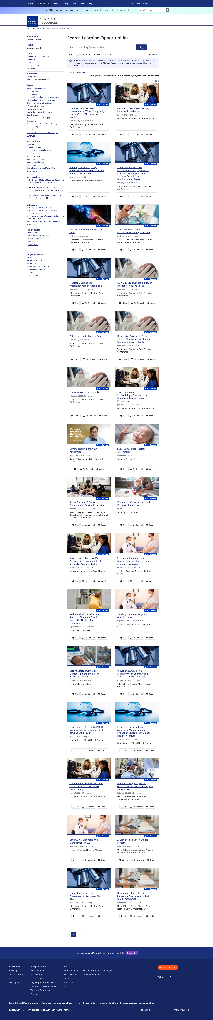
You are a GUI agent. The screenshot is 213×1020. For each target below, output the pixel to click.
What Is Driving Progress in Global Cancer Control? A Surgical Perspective (135, 786)
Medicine (31, 241)
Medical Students (35, 260)
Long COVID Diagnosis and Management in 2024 (83, 841)
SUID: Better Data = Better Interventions (131, 450)
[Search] (141, 47)
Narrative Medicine (35, 162)
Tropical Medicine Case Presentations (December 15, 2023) (84, 895)
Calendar (56, 3)
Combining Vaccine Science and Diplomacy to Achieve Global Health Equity (86, 786)
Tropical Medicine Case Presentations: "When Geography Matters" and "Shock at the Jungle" (87, 113)
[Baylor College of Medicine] (43, 21)
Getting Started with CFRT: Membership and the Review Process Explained (84, 673)
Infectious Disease (35, 106)
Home (30, 3)
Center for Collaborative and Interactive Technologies (88, 970)
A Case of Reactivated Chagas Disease (132, 841)
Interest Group (16, 974)
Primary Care (33, 165)
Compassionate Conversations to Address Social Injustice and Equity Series (44, 196)
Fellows (31, 257)
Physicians (32, 272)
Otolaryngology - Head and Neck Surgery (43, 124)
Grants (33, 994)
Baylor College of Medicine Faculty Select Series (45, 208)
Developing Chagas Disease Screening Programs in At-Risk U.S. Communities (133, 895)
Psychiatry (32, 130)
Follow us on (164, 977)
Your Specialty (61, 10)
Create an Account (167, 967)
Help (90, 3)
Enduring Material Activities (43, 986)
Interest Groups (75, 10)
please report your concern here (140, 1003)
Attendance (32, 59)
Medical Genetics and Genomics (40, 112)
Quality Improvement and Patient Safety (43, 168)
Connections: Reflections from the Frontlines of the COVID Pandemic (45, 217)
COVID (31, 144)
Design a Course (38, 966)
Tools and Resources (40, 990)
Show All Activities (77, 72)
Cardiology (32, 91)
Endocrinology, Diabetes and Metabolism (43, 97)
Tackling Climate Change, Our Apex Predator (132, 616)
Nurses (31, 263)
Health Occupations (35, 238)
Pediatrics (32, 127)
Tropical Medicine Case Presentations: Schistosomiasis (85, 284)
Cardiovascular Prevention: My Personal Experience (133, 110)
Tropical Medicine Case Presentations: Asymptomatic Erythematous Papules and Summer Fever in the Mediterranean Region (133, 173)
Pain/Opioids (96, 10)
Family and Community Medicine (40, 100)
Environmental (33, 147)
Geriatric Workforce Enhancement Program (43, 221)
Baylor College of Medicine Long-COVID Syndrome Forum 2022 (45, 212)
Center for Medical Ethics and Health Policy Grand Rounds (45, 191)
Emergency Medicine (36, 94)
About (82, 3)
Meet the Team (37, 970)
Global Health (33, 156)
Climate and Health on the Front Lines (86, 231)
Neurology (32, 115)
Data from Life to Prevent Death (86, 336)
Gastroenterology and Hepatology (41, 103)
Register (126, 60)
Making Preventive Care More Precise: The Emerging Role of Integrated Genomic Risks (85, 560)
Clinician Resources (36, 28)
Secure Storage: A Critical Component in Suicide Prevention (87, 503)
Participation (33, 65)
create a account (140, 60)
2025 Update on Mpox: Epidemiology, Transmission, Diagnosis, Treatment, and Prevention (132, 397)
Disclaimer (145, 1010)
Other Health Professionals (38, 266)
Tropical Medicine (34, 171)
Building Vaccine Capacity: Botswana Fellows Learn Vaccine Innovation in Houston (86, 170)
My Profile (136, 3)
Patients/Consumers (35, 269)
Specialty (13, 970)
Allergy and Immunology (37, 88)
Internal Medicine (35, 109)
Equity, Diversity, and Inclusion (39, 150)
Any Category (33, 233)
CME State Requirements (125, 10)
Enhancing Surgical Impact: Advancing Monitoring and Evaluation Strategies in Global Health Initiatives (133, 731)
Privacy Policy (180, 1010)
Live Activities (36, 978)
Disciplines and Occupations (38, 235)
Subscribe (132, 953)
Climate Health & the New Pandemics (83, 450)
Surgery (31, 136)
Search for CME (44, 3)
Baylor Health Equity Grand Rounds (40, 187)
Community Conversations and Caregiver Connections (133, 503)
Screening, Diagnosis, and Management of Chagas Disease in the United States (134, 560)
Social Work (108, 10)
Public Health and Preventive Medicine (42, 133)
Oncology (31, 121)
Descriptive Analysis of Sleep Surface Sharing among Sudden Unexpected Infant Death (134, 339)
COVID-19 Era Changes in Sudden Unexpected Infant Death (134, 284)
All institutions (33, 76)
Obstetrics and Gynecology (38, 118)
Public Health (33, 245)
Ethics (86, 10)
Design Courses (70, 3)
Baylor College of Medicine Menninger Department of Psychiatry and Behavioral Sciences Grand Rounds (45, 182)
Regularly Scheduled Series (43, 982)
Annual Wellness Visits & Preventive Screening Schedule (133, 231)
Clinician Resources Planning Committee (82, 974)
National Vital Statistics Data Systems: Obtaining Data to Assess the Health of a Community (84, 619)
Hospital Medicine (35, 159)
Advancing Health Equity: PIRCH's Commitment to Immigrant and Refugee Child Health (86, 729)
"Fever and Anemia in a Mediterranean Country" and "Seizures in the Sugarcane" (132, 673)
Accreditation (36, 974)
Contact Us (68, 982)
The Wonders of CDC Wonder (84, 392)
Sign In (146, 3)
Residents (32, 275)
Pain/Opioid (14, 982)
